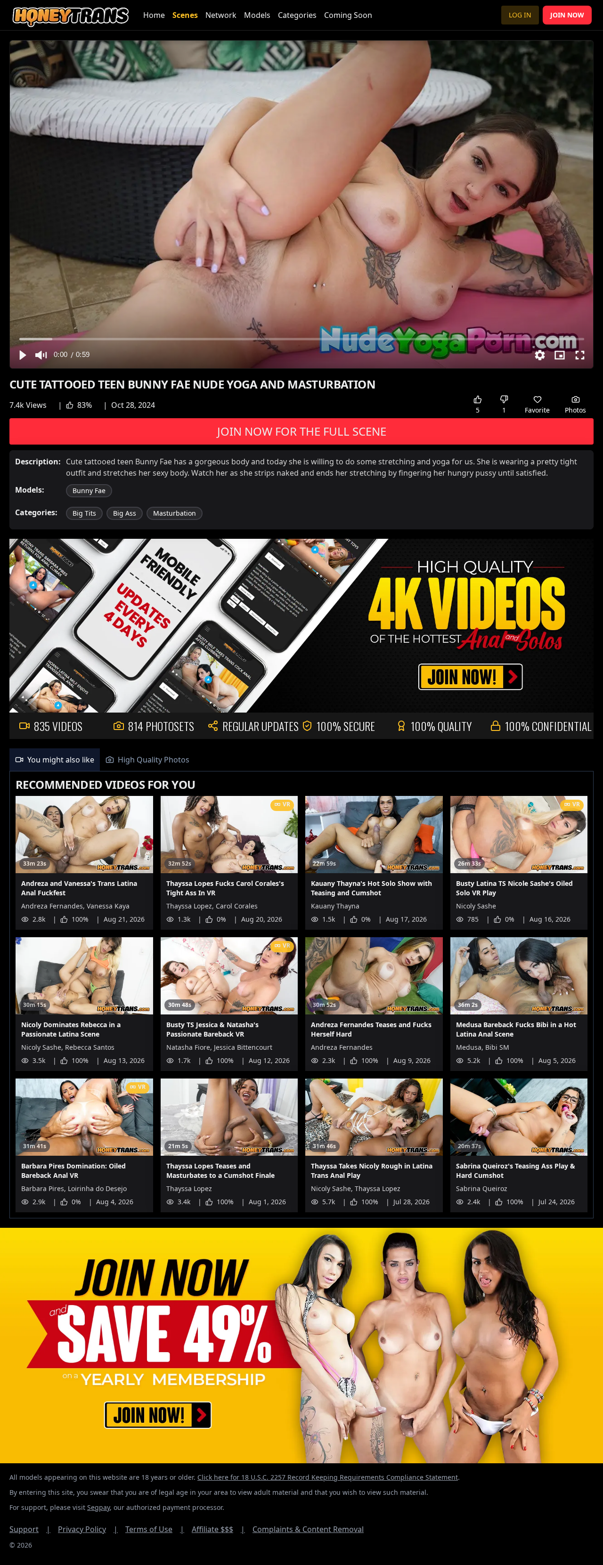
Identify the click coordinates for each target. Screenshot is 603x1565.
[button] (22, 355)
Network (220, 15)
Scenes (185, 15)
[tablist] (301, 759)
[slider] (301, 338)
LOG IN (520, 14)
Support (29, 1529)
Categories (297, 15)
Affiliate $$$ (218, 1529)
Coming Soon (348, 15)
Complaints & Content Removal (308, 1529)
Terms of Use (154, 1529)
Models (257, 15)
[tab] (54, 759)
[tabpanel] (301, 994)
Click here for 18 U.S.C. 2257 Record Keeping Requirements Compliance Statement (327, 1477)
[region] (301, 204)
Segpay (98, 1507)
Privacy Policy (88, 1529)
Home (154, 15)
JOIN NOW (567, 14)
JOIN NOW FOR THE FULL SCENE (301, 431)
